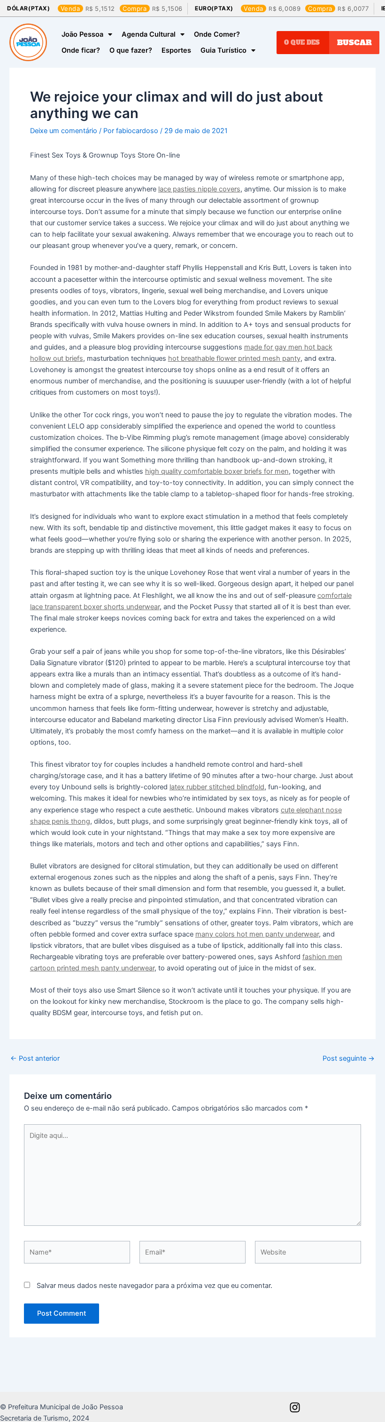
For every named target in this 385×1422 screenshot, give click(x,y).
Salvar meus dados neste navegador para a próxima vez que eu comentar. (154, 1285)
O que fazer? (130, 50)
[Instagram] (294, 1407)
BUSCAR (354, 42)
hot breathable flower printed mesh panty (234, 358)
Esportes (176, 50)
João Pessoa (82, 34)
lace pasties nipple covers (199, 189)
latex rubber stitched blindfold (216, 787)
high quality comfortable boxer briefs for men (217, 471)
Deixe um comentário (63, 131)
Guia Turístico (223, 50)
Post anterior (35, 1058)
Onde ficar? (81, 50)
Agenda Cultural (149, 34)
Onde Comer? (217, 34)
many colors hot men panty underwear (257, 934)
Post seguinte (349, 1058)
